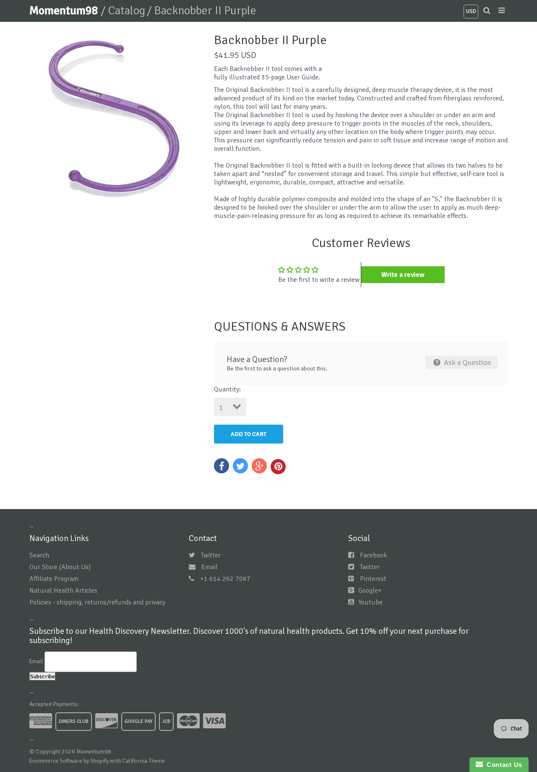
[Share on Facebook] (221, 465)
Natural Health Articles (63, 590)
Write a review (403, 274)
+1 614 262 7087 (225, 579)
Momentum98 (65, 10)
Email (209, 567)
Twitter (211, 555)
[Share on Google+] (259, 465)
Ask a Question (466, 362)
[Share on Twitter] (240, 465)
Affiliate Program (53, 579)
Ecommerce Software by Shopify (69, 760)
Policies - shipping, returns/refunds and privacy (97, 602)
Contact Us (502, 764)
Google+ (370, 590)
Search (39, 555)
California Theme (143, 760)
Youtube (370, 602)
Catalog (126, 10)
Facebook (373, 555)
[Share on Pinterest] (278, 466)
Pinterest (373, 579)
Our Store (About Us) (60, 567)
